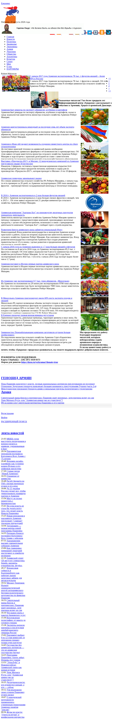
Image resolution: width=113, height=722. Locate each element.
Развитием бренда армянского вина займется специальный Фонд (31, 229)
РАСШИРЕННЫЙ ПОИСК (14, 421)
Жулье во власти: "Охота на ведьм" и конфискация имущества (12, 714)
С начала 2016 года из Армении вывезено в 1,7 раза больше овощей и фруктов (38, 247)
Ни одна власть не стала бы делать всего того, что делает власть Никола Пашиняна (12, 510)
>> (109, 91)
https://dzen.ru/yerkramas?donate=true (39, 362)
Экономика (12, 46)
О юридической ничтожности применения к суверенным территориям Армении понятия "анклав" (13, 703)
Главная (10, 36)
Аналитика (12, 56)
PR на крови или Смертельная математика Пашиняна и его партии (32, 403)
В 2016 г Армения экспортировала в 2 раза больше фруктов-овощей (33, 195)
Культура (11, 59)
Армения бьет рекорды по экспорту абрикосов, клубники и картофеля (34, 110)
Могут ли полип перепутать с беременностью (11, 501)
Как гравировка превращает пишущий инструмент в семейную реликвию (12, 552)
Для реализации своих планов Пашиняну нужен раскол (13, 692)
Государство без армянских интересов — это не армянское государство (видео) (12, 649)
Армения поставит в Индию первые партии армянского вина (30, 264)
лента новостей (12, 433)
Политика (11, 41)
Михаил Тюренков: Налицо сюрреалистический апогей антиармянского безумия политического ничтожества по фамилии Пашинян (13, 590)
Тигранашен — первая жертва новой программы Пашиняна (11, 528)
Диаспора (11, 51)
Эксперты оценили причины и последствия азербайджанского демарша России (13, 629)
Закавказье (12, 44)
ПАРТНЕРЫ (13, 69)
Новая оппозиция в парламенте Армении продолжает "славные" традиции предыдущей (13, 519)
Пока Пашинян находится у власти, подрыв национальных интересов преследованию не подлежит (48, 384)
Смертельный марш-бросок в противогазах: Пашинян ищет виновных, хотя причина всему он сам (47, 398)
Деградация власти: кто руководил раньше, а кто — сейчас (13, 684)
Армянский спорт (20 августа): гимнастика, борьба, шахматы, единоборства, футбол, (13, 562)
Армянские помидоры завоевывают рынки (21, 178)
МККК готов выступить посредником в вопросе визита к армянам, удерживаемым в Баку (13, 444)
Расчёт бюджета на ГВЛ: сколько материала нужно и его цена (12, 483)
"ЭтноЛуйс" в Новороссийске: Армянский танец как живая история (11, 666)
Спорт (10, 61)
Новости (11, 39)
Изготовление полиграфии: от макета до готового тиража (13, 620)
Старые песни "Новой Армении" (10, 472)
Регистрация (7, 413)
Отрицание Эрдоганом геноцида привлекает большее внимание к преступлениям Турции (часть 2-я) (48, 386)
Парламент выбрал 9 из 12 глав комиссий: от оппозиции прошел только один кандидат (13, 639)
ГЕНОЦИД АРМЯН (16, 378)
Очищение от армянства (10, 477)
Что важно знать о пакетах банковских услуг (13, 614)
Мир (9, 64)
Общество (11, 54)
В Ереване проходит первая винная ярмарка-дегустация (27, 315)
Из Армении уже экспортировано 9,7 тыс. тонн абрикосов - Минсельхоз (35, 281)
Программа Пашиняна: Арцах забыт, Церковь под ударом (13, 657)
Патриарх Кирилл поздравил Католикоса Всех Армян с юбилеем (12, 535)
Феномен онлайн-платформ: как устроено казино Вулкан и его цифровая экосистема (12, 465)
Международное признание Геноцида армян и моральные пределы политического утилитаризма (46, 389)
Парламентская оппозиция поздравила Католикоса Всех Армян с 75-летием (13, 455)
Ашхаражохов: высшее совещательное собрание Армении (12, 543)
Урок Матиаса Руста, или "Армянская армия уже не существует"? (32, 400)
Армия (10, 49)
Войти (4, 417)
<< (109, 78)
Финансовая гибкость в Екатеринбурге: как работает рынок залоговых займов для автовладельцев (11, 574)
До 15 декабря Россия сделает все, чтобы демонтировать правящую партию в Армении (13, 492)
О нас (9, 66)
